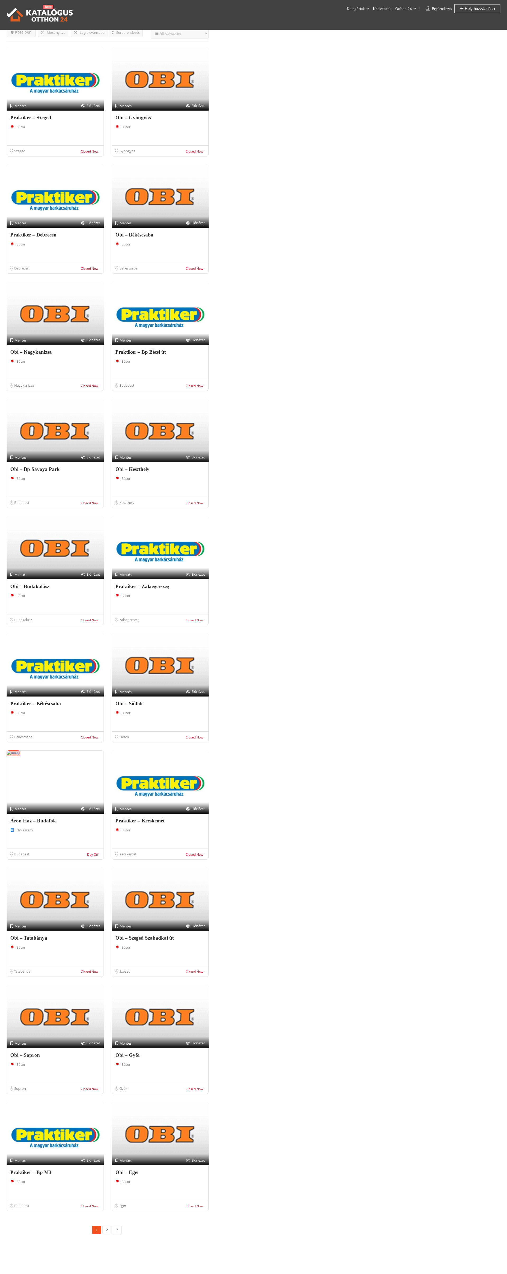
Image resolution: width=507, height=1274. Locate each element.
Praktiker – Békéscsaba (35, 703)
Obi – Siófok (129, 703)
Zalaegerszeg (129, 619)
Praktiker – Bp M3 (30, 1172)
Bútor (20, 127)
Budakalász (23, 619)
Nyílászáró (24, 830)
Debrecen (21, 268)
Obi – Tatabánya (28, 938)
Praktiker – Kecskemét (140, 820)
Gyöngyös (127, 151)
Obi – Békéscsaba (134, 235)
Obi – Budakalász (29, 586)
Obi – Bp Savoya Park (35, 469)
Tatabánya (22, 971)
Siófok (124, 737)
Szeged (19, 151)
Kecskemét (128, 854)
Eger (122, 1205)
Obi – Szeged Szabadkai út (144, 938)
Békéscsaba (128, 268)
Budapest (126, 385)
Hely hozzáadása (479, 8)
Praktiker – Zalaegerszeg (142, 586)
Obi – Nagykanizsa (31, 352)
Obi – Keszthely (132, 469)
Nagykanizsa (24, 385)
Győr (123, 1088)
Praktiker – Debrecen (33, 235)
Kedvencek (382, 9)
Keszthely (126, 502)
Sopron (20, 1088)
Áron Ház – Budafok (33, 820)
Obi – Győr (127, 1055)
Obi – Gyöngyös (133, 117)
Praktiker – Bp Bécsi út (140, 352)
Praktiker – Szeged (30, 117)
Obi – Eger (127, 1172)
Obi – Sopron (25, 1055)
